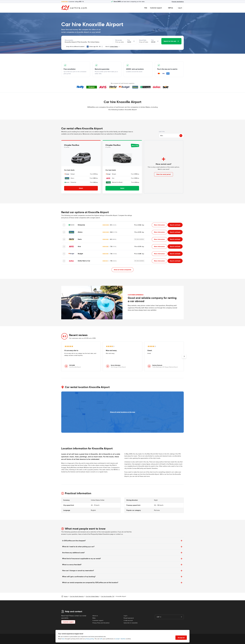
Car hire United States (92, 596)
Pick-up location (69, 40)
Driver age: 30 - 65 (95, 46)
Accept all (181, 638)
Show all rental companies (122, 270)
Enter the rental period (164, 174)
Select (81, 188)
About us (95, 615)
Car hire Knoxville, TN (107, 596)
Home (66, 596)
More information (159, 225)
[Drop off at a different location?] (64, 47)
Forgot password (129, 618)
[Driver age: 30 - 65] (88, 47)
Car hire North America (77, 596)
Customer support (156, 8)
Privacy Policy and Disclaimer (101, 623)
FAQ (145, 8)
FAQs (94, 618)
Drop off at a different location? (75, 46)
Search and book (175, 225)
